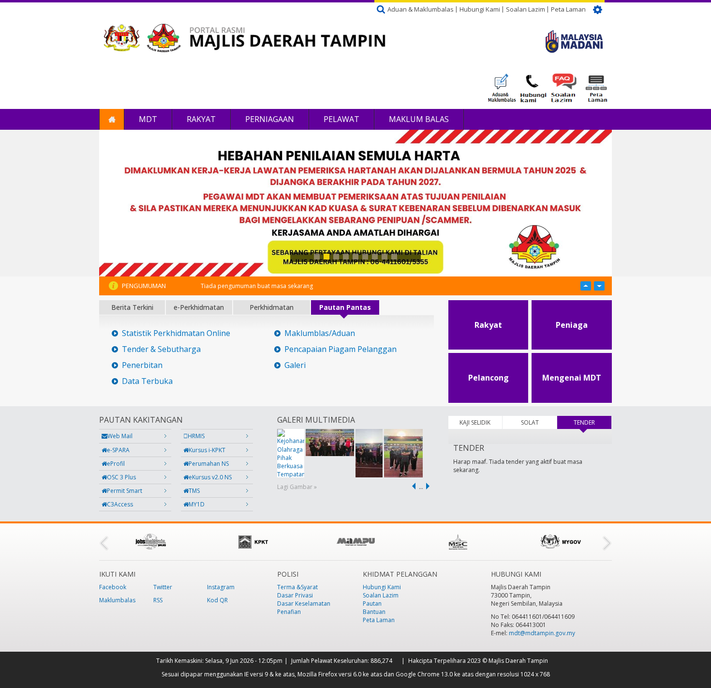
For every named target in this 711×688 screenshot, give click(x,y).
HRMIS (196, 436)
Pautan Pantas (345, 307)
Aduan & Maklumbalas (420, 9)
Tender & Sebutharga (161, 349)
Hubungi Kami (479, 9)
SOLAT (530, 422)
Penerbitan (142, 365)
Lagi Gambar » (297, 487)
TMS (194, 491)
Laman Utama (111, 119)
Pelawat (341, 119)
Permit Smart (124, 491)
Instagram (221, 587)
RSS (158, 600)
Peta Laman (568, 9)
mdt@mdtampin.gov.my (542, 633)
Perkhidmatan (272, 307)
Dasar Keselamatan (303, 603)
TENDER (592, 422)
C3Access (120, 504)
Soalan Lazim (525, 9)
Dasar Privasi (295, 595)
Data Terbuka (147, 381)
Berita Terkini (132, 307)
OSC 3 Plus (121, 477)
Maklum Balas (419, 119)
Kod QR (217, 600)
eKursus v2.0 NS (210, 477)
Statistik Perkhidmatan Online (176, 333)
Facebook (112, 587)
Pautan (372, 603)
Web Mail (120, 436)
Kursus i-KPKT (207, 450)
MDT (148, 119)
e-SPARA (118, 450)
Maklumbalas (117, 600)
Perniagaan (269, 119)
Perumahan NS (209, 463)
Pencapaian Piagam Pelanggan (340, 349)
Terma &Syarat (297, 587)
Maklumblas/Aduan (319, 333)
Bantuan (374, 612)
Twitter (162, 587)
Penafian (289, 612)
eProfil (116, 463)
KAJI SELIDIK (474, 422)
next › (429, 486)
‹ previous (412, 486)
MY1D (197, 504)
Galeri (295, 365)
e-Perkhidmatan (199, 307)
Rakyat (201, 119)
